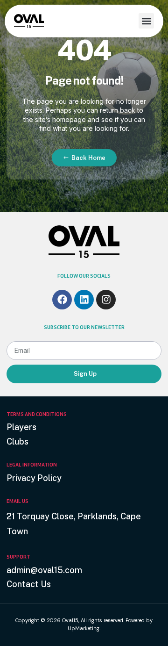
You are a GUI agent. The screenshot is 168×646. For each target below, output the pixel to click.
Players (21, 427)
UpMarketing (83, 628)
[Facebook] (62, 299)
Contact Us (29, 584)
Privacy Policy (34, 478)
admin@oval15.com (44, 570)
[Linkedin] (84, 299)
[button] (146, 21)
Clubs (17, 441)
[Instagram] (106, 299)
